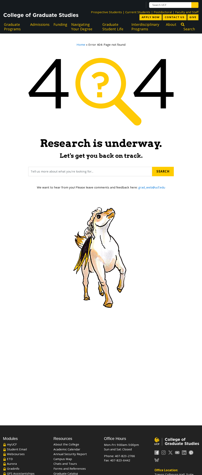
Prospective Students (106, 12)
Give (192, 17)
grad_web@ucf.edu (151, 187)
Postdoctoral (163, 12)
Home (81, 44)
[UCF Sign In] (131, 5)
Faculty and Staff (186, 12)
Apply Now (151, 17)
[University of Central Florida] (33, 5)
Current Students (137, 12)
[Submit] (194, 5)
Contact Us (174, 17)
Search (162, 171)
